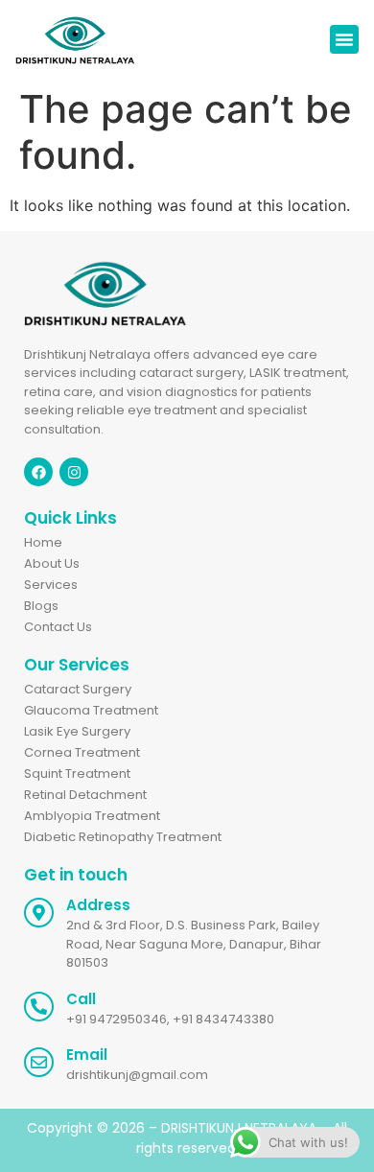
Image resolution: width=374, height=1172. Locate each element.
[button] (344, 39)
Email (86, 1054)
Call (81, 999)
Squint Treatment (77, 773)
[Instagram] (73, 471)
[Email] (39, 1062)
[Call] (39, 1006)
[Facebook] (38, 471)
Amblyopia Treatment (92, 815)
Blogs (41, 605)
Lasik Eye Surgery (77, 731)
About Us (52, 563)
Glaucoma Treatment (91, 710)
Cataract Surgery (77, 689)
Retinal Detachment (85, 794)
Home (43, 542)
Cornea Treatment (82, 752)
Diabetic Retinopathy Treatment (123, 837)
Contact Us (58, 627)
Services (51, 584)
